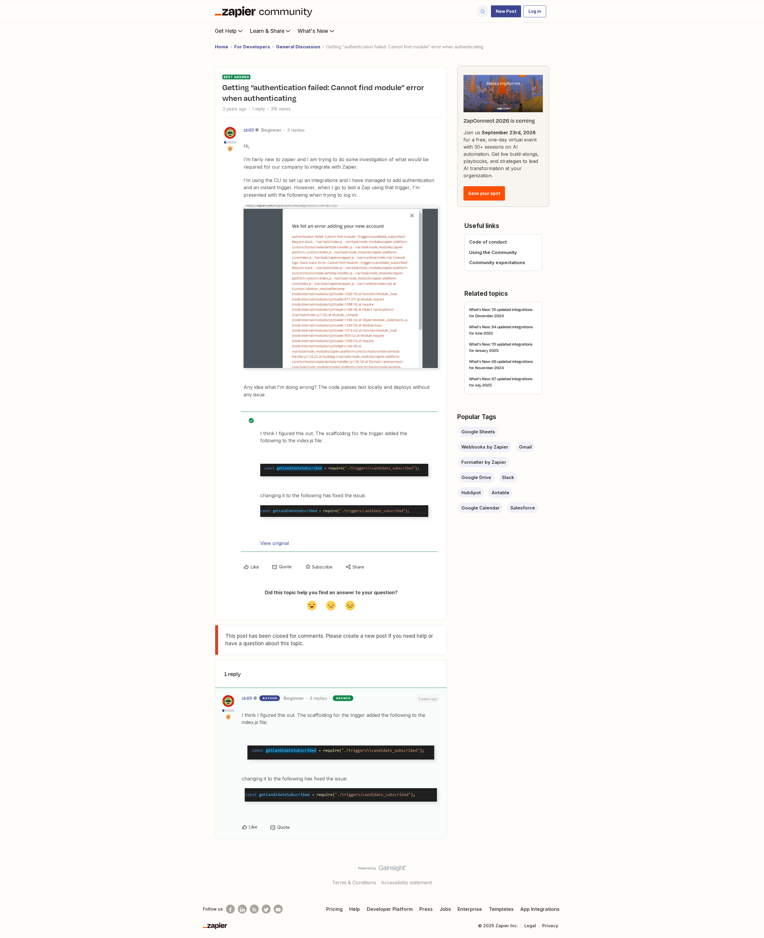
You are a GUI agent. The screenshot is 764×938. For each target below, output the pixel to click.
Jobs (445, 909)
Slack (508, 477)
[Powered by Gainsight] (382, 869)
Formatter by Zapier (483, 462)
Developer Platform (390, 909)
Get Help (226, 31)
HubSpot (471, 492)
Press (426, 909)
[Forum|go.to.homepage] (265, 11)
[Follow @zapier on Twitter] (266, 909)
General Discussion (298, 47)
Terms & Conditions (354, 882)
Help (354, 909)
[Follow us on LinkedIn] (242, 909)
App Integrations (540, 909)
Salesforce (522, 508)
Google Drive (476, 477)
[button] (506, 11)
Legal (530, 925)
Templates (501, 909)
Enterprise (470, 909)
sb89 (249, 130)
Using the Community (493, 252)
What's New (313, 31)
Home (221, 47)
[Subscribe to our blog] (254, 909)
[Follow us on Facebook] (230, 909)
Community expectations (497, 262)
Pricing (334, 909)
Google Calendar (480, 508)
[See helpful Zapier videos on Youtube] (278, 909)
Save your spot (484, 193)
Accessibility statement (406, 882)
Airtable (500, 492)
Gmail (525, 447)
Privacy (550, 925)
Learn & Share (267, 31)
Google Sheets (478, 432)
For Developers (252, 47)
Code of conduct (488, 242)
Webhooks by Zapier (484, 447)
